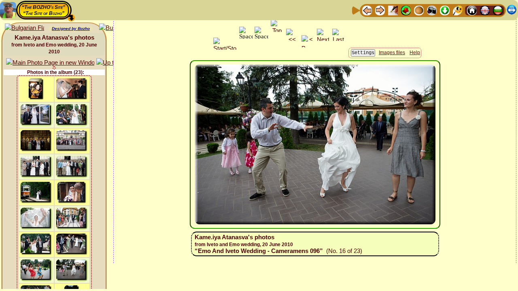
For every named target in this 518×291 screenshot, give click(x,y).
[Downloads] (445, 9)
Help (415, 52)
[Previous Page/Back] (367, 9)
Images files (392, 52)
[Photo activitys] (432, 9)
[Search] (458, 9)
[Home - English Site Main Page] (485, 9)
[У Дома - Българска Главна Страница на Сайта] (498, 9)
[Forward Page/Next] (380, 9)
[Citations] (406, 9)
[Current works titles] (419, 9)
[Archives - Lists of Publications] (393, 9)
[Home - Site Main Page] (472, 9)
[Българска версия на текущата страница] (24, 28)
